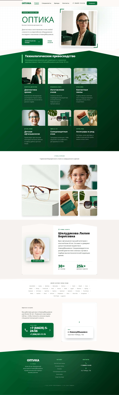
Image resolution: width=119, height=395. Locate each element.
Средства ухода (59, 377)
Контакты (65, 3)
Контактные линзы (59, 363)
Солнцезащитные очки (59, 371)
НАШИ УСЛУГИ (50, 41)
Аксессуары (59, 374)
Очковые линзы (59, 366)
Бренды (56, 3)
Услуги (36, 3)
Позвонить (92, 3)
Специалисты (46, 3)
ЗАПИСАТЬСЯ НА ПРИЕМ (32, 41)
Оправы (59, 369)
